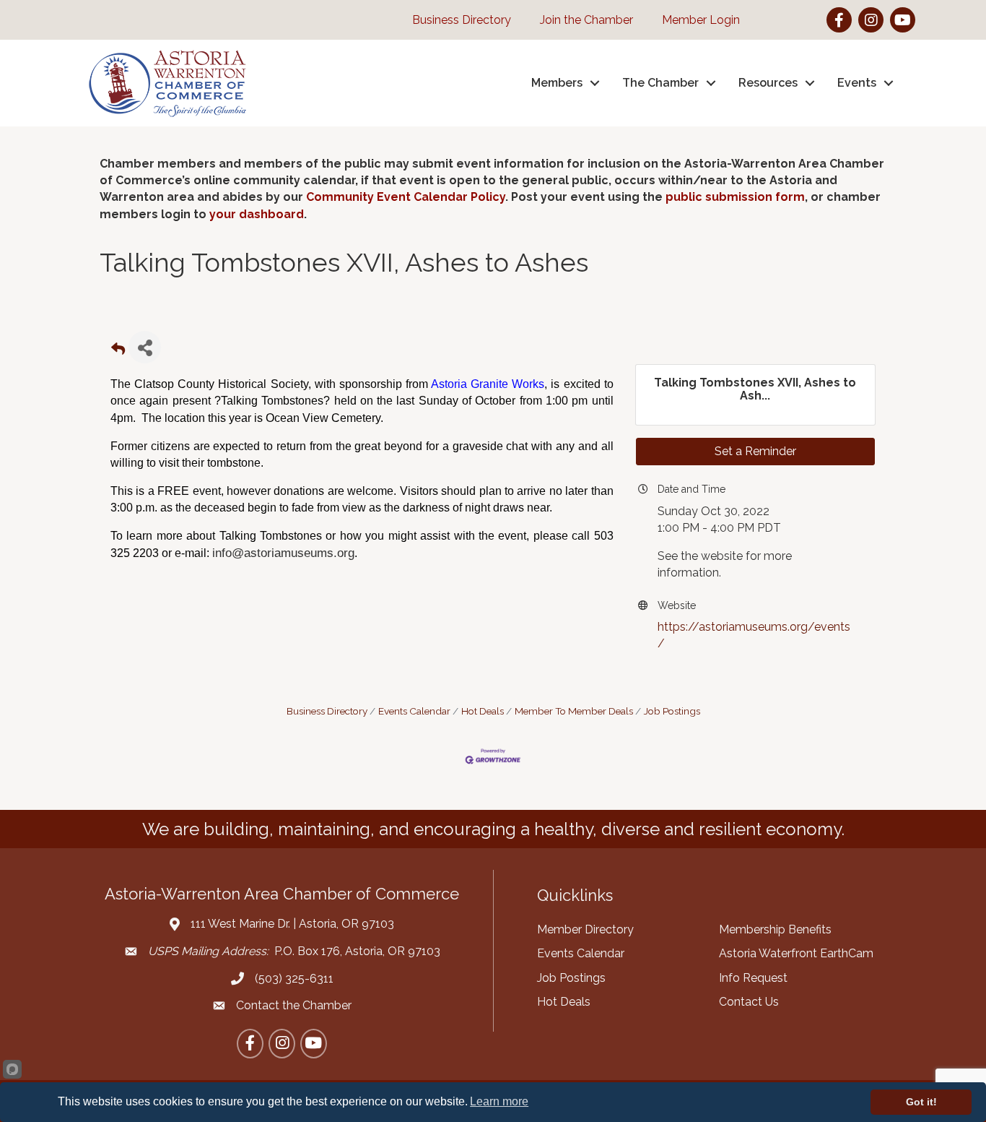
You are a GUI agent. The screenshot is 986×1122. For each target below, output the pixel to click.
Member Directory (585, 929)
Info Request (753, 978)
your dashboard (256, 214)
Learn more (499, 1101)
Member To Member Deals (574, 711)
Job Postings (672, 711)
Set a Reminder (755, 451)
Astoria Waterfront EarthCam (796, 953)
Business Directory (327, 711)
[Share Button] (144, 347)
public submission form (735, 197)
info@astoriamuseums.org (283, 553)
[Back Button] (118, 351)
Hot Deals (482, 711)
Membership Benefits (775, 929)
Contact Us (749, 1002)
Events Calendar (414, 711)
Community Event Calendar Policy (405, 197)
